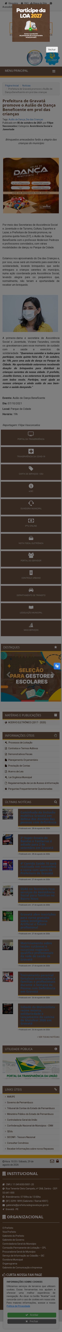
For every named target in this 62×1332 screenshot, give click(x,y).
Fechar (52, 49)
